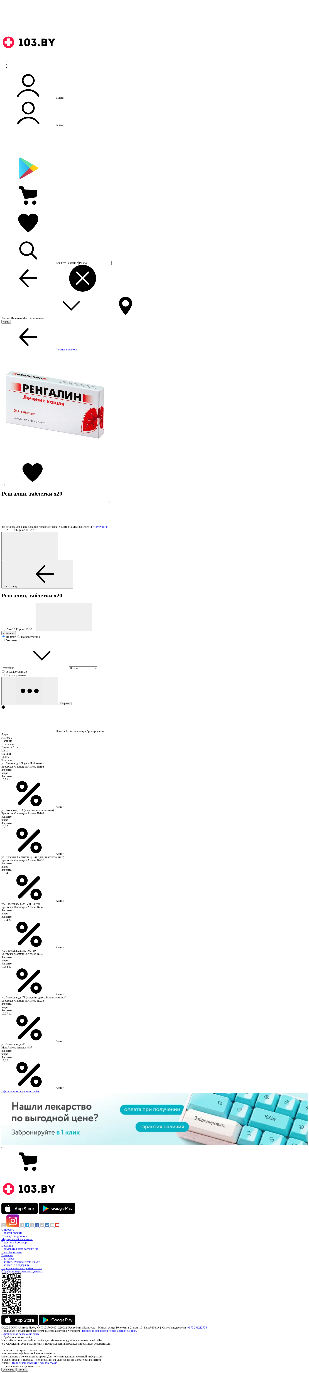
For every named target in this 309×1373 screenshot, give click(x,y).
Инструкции (16, 67)
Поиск (12, 60)
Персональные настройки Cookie (21, 1268)
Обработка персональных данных (22, 1271)
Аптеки (13, 64)
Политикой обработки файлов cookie (34, 1362)
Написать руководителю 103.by (20, 1261)
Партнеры (7, 1258)
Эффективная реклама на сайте (20, 1091)
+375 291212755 (197, 1327)
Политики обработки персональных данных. (109, 1330)
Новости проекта (11, 1232)
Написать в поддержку (15, 1264)
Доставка (7, 1245)
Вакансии (7, 1255)
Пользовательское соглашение (19, 1248)
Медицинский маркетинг (17, 1239)
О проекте (7, 1229)
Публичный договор (14, 1242)
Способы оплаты (11, 1252)
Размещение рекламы (14, 1236)
